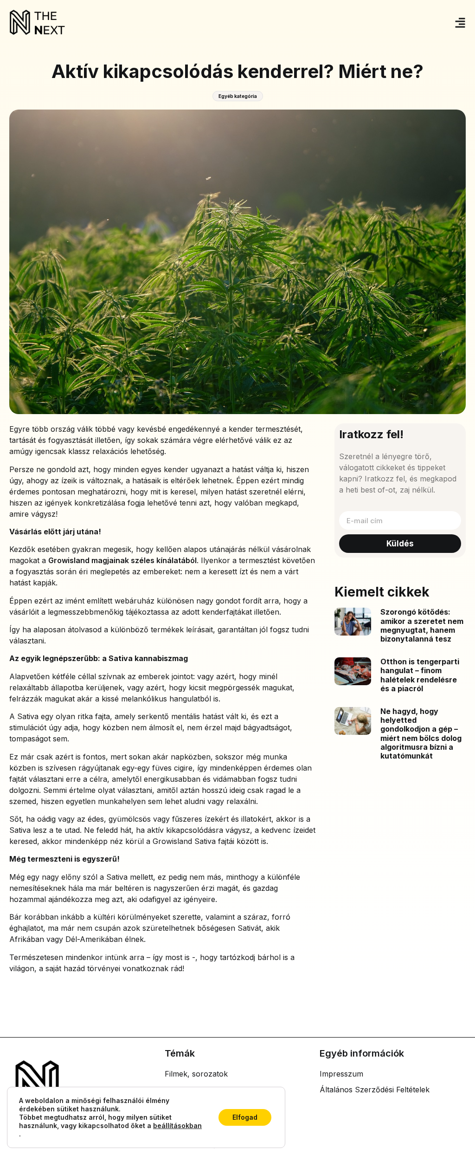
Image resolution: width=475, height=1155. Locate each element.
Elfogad (244, 1117)
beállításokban (177, 1125)
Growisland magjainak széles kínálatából (122, 560)
